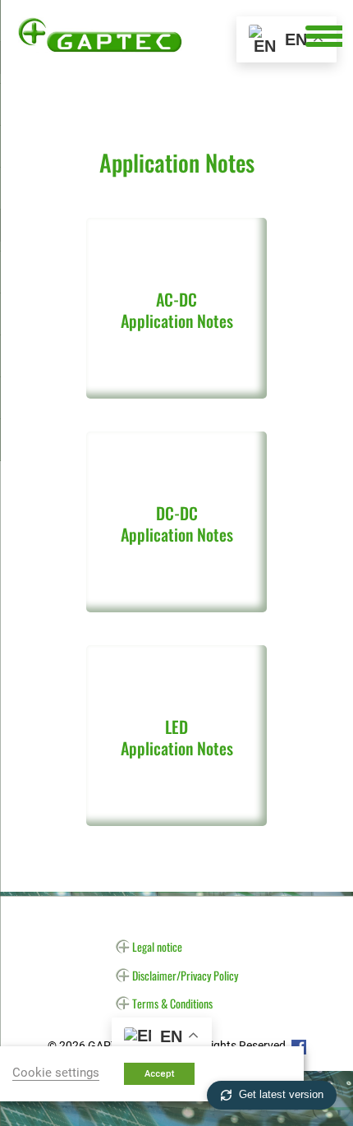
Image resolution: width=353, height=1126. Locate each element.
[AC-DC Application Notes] (176, 386)
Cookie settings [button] (55, 1072)
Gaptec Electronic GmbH (100, 34)
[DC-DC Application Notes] (176, 599)
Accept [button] (159, 1073)
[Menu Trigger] (323, 34)
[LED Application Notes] (176, 813)
